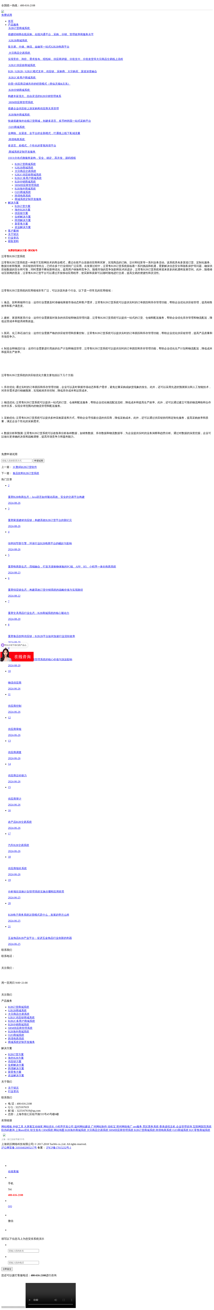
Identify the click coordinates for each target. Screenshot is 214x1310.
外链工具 (18, 1126)
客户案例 (13, 230)
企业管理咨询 (184, 1126)
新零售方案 (21, 223)
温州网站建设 (82, 1126)
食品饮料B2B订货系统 (26, 473)
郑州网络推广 (124, 1126)
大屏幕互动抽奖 (33, 1126)
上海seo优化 (22, 1130)
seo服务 (138, 1126)
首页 (10, 21)
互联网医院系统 (202, 1126)
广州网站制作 (99, 1126)
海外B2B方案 (22, 209)
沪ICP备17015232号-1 (58, 1147)
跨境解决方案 (23, 220)
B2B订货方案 (22, 206)
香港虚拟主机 (167, 1126)
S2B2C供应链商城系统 (28, 174)
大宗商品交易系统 (25, 171)
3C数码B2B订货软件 (25, 467)
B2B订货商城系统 (25, 164)
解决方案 (13, 202)
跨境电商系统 (23, 195)
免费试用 (6, 15)
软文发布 (36, 1130)
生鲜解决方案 (23, 216)
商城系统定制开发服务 (28, 199)
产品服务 (13, 24)
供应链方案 (21, 213)
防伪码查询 (8, 1130)
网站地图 (59, 1130)
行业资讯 (13, 237)
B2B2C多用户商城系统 (28, 178)
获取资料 (13, 241)
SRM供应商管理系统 (27, 185)
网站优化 (49, 1126)
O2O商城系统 (23, 192)
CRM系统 (48, 1130)
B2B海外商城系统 (25, 188)
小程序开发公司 (64, 1126)
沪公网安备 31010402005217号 (19, 1147)
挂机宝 (112, 1126)
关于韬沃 (13, 234)
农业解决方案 (23, 227)
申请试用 (38, 460)
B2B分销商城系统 (25, 181)
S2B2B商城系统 (24, 167)
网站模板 (7, 1126)
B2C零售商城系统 (199, 1130)
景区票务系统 (151, 1126)
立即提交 (7, 1269)
